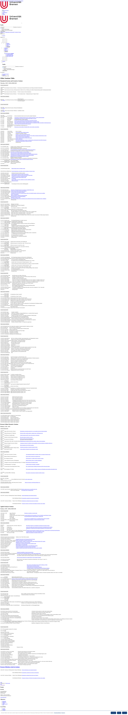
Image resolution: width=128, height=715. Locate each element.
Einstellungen (113, 712)
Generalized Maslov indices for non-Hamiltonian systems (35, 531)
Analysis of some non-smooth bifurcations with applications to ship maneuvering (24, 578)
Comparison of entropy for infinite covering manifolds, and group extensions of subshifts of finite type (36, 443)
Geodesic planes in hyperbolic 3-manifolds (32, 464)
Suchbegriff (2, 27)
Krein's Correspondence (15, 194)
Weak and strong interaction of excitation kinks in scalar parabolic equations (29, 557)
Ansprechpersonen (3, 697)
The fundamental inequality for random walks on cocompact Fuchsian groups (38, 454)
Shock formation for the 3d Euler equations (27, 445)
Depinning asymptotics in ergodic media (30, 513)
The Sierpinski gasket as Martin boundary (22, 132)
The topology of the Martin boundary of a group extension (20, 151)
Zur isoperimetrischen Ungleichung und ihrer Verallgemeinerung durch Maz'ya (23, 149)
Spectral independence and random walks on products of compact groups (23, 171)
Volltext (2, 28)
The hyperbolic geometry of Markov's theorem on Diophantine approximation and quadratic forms (41, 469)
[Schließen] (2, 62)
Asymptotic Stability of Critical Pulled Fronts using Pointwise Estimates (38, 568)
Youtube (3, 708)
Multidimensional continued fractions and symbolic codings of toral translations (32, 441)
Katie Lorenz (8, 683)
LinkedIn (3, 710)
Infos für (3, 35)
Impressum (4, 701)
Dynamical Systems (18, 32)
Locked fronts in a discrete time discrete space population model (26, 543)
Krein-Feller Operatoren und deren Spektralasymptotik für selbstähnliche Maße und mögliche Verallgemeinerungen (32, 122)
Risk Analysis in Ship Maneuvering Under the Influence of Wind (37, 564)
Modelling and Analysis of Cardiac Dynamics (23, 542)
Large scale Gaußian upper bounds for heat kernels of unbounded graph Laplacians (39, 527)
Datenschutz (4, 702)
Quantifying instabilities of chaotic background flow (25, 552)
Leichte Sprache (5, 703)
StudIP (4, 100)
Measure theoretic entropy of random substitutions (34, 460)
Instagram (4, 709)
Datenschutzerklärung (57, 712)
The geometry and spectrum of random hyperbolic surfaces (35, 472)
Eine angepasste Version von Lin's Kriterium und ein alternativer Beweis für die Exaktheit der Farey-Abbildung (28, 198)
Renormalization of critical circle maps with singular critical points (22, 175)
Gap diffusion (14, 178)
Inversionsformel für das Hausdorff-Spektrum (18, 196)
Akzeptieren (124, 712)
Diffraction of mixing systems (15, 197)
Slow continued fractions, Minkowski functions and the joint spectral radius (38, 466)
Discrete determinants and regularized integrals (29, 495)
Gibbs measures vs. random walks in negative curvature (34, 458)
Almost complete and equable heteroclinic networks (22, 123)
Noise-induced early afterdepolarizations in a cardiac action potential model (29, 553)
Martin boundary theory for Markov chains (18, 168)
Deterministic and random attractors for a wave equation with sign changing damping (33, 431)
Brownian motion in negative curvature (26, 437)
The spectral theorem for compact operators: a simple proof (33, 516)
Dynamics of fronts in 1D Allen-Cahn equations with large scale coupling (33, 503)
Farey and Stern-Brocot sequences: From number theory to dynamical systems (26, 121)
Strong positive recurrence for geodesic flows (33, 456)
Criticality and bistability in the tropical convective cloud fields (26, 546)
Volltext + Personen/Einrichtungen (6, 30)
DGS (3, 704)
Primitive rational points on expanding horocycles (29, 489)
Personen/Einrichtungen (5, 29)
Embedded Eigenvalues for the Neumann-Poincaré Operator (25, 539)
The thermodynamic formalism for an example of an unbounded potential (22, 155)
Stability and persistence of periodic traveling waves (34, 532)
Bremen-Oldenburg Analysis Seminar (10, 667)
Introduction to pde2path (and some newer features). (30, 500)
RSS (1, 684)
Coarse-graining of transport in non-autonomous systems (29, 449)
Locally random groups (28, 479)
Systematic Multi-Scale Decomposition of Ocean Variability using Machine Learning (37, 515)
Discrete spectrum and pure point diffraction (23, 136)
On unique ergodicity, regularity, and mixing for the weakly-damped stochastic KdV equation (30, 541)
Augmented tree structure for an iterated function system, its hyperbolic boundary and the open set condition (28, 193)
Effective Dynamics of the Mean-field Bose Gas (32, 482)
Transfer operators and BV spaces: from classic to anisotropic (29, 435)
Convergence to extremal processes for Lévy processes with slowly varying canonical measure (29, 117)
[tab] (64, 85)
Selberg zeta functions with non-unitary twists (19, 177)
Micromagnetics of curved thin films (21, 544)
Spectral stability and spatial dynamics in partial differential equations (27, 545)
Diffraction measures (15, 180)
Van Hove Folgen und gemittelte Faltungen (18, 192)
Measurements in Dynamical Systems (32, 462)
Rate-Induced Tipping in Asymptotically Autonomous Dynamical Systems (37, 525)
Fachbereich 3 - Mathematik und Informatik (7, 32)
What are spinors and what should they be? (27, 438)
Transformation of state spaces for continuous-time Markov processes (25, 118)
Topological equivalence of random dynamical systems (28, 447)
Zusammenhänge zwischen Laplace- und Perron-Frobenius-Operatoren (22, 159)
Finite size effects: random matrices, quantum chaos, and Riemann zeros (31, 433)
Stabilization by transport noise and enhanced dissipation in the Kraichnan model (39, 528)
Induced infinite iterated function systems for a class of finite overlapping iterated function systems (31, 135)
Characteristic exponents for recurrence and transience (30, 498)
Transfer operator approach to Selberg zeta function (24, 137)
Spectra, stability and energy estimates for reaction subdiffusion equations (23, 179)
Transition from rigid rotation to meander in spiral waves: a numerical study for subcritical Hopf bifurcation (43, 530)
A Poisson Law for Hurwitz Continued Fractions (19, 176)
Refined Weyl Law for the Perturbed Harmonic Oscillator (20, 156)
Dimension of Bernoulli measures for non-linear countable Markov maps (22, 189)
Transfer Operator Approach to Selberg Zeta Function (20, 174)
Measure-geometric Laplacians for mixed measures (19, 195)
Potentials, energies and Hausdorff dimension (23, 134)
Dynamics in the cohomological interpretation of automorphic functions (25, 120)
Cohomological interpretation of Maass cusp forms (24, 141)
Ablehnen (119, 712)
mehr (1, 682)
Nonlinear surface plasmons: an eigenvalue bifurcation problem (34, 519)
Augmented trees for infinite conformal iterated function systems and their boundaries (24, 154)
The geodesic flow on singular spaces (27, 490)
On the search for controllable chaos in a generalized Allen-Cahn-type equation (36, 518)
